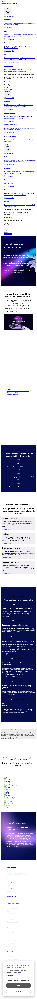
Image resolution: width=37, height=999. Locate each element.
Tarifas (9, 946)
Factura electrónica (12, 938)
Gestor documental (12, 940)
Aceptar (18, 985)
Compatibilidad (11, 919)
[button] (7, 11)
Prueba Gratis (8, 81)
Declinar (18, 991)
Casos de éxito (10, 913)
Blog (8, 911)
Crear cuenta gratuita (12, 959)
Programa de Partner (12, 916)
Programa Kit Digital (12, 943)
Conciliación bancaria (12, 935)
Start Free (7, 88)
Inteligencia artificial (12, 908)
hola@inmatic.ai (11, 891)
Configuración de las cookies (18, 980)
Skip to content (5, 1)
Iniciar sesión (10, 956)
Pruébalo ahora (10, 850)
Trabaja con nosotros (12, 922)
